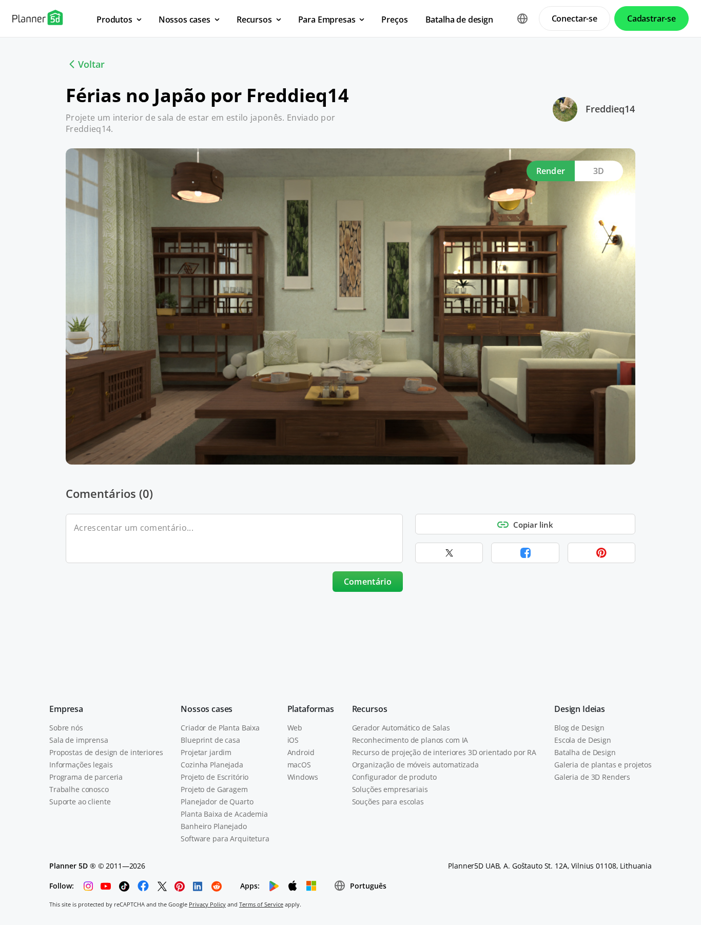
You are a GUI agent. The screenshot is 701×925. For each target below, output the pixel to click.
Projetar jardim (206, 752)
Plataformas (310, 709)
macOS (299, 764)
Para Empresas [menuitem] (327, 19)
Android (301, 752)
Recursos (369, 709)
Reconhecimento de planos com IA (410, 740)
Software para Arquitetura (225, 838)
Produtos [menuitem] (114, 19)
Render (551, 171)
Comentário (368, 581)
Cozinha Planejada (212, 764)
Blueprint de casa (210, 740)
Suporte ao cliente (79, 801)
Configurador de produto (394, 777)
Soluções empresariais (390, 789)
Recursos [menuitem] (254, 19)
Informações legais (80, 764)
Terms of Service (261, 904)
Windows (302, 777)
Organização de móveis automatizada (415, 764)
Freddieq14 (610, 109)
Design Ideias (579, 709)
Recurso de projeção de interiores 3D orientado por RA (444, 752)
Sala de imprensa (78, 740)
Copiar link (533, 524)
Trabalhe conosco (79, 789)
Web (295, 728)
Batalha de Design (585, 752)
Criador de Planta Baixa (220, 728)
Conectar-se (574, 18)
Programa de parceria (86, 777)
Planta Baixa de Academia (224, 814)
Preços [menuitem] (394, 19)
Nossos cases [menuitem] (184, 19)
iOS (293, 740)
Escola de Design (582, 740)
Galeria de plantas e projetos (603, 764)
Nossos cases (206, 709)
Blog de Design (579, 728)
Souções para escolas (388, 801)
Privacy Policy (207, 904)
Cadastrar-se (651, 18)
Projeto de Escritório (214, 777)
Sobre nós (66, 728)
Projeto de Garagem (214, 789)
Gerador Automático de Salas (401, 728)
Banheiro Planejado (213, 826)
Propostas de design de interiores (106, 752)
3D (599, 171)
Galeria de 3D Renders (592, 777)
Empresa (66, 709)
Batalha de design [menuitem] (459, 19)
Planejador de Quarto (217, 801)
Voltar (91, 64)
